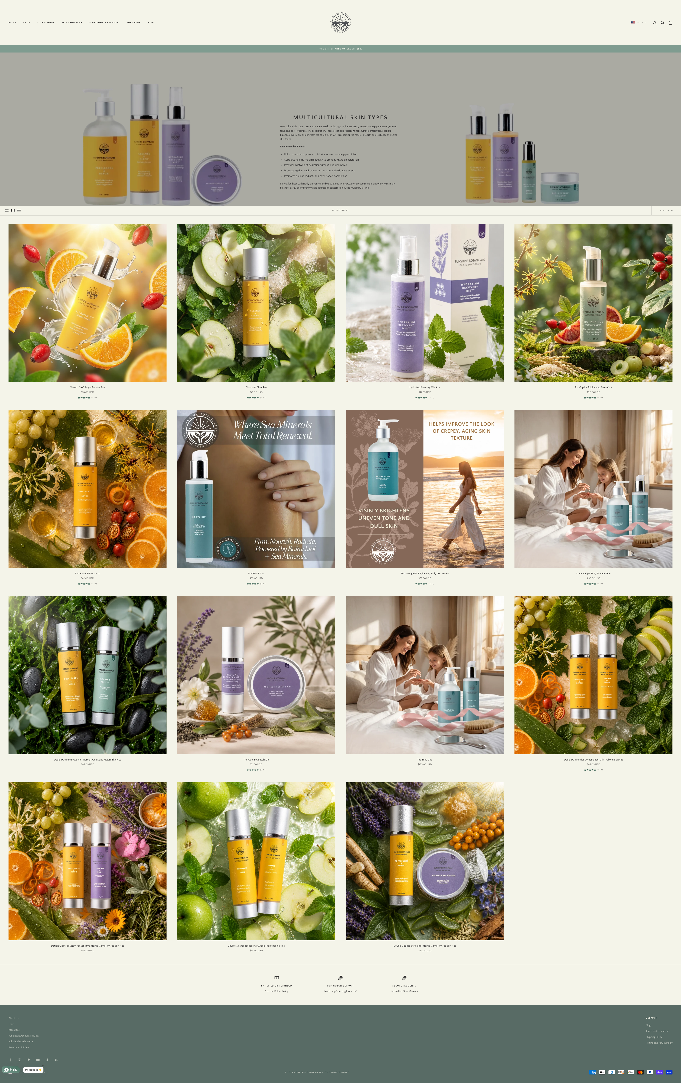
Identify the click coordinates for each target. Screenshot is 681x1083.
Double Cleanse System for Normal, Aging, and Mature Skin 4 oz (87, 759)
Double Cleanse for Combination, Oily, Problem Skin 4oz (593, 759)
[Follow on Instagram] (19, 1060)
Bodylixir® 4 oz (256, 573)
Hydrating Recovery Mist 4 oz (424, 387)
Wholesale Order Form (21, 1041)
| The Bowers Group (336, 1072)
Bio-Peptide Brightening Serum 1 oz (593, 387)
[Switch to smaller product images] (13, 210)
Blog (151, 22)
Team (11, 1024)
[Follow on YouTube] (38, 1060)
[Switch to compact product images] (19, 210)
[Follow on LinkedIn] (56, 1060)
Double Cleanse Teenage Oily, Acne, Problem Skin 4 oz (256, 945)
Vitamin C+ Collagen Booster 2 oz (87, 387)
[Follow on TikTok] (47, 1060)
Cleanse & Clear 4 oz (256, 387)
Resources (14, 1030)
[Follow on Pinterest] (29, 1060)
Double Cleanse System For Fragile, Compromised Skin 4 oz (425, 945)
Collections (45, 22)
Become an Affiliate (19, 1047)
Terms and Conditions (657, 1031)
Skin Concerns (72, 22)
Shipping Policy (654, 1037)
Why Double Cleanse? (104, 22)
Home (12, 22)
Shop (26, 22)
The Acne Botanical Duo (256, 759)
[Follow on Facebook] (10, 1060)
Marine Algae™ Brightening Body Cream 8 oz (425, 573)
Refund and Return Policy (659, 1042)
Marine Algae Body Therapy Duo (593, 573)
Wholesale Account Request (23, 1035)
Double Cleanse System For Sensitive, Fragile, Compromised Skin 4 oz (87, 945)
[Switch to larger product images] (7, 210)
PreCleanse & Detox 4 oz (87, 573)
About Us (13, 1018)
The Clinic (134, 22)
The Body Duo (424, 759)
